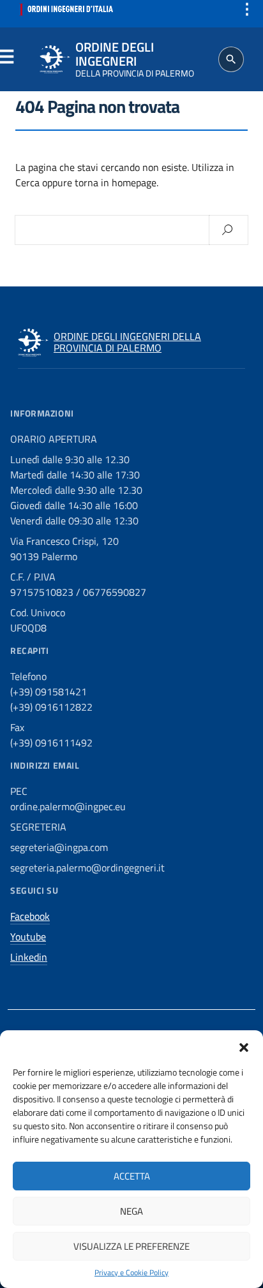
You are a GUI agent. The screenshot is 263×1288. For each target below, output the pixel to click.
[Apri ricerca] (231, 59)
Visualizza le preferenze (131, 1246)
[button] (243, 1046)
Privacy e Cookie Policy (131, 1272)
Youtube (28, 936)
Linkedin (28, 957)
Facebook (30, 916)
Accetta (132, 1176)
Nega (131, 1211)
